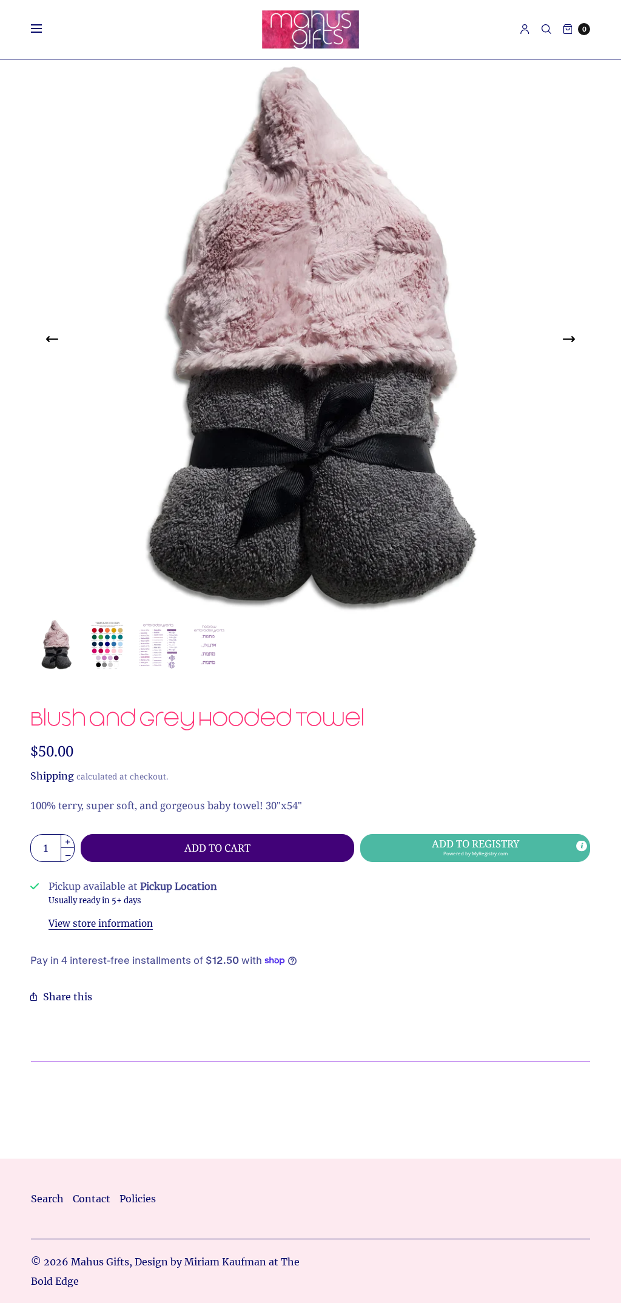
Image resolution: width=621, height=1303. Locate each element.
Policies (137, 1199)
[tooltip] (581, 845)
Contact (91, 1199)
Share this (67, 997)
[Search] (546, 29)
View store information (101, 923)
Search (47, 1199)
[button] (475, 848)
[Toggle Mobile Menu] (44, 29)
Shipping (52, 776)
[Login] (524, 29)
